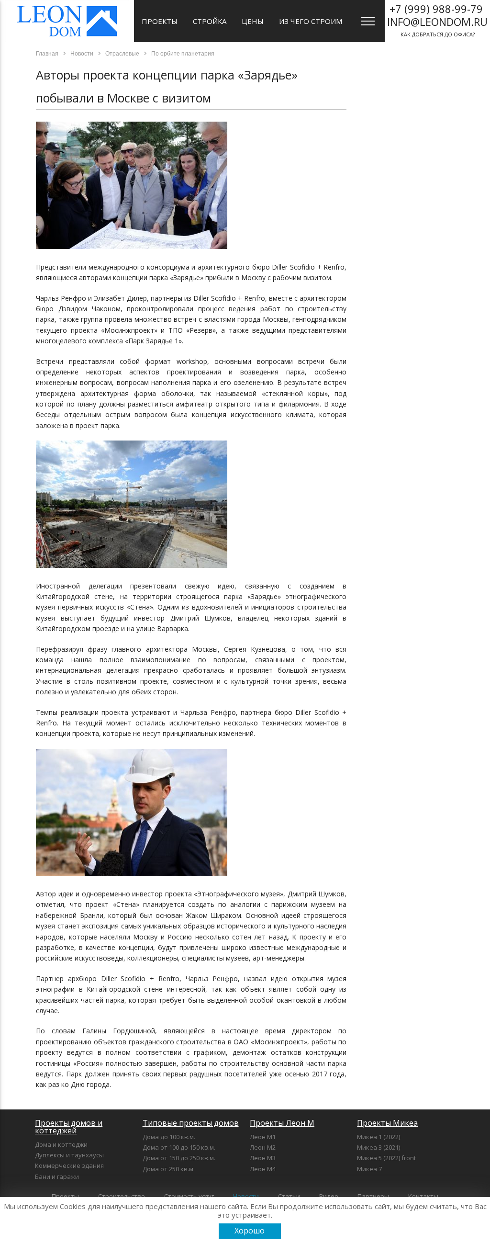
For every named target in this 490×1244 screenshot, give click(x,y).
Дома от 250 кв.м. (169, 1168)
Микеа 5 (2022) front (386, 1157)
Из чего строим (310, 21)
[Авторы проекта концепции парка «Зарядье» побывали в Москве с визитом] (131, 246)
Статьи (289, 1196)
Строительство (121, 1196)
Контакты (423, 1196)
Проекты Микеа (387, 1123)
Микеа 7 (369, 1168)
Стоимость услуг (189, 1196)
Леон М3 (263, 1157)
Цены (253, 21)
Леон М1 (263, 1136)
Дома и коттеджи (61, 1144)
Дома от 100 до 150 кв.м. (179, 1147)
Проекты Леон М (282, 1123)
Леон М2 (263, 1147)
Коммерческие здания (69, 1165)
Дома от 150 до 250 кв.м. (179, 1157)
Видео (328, 1196)
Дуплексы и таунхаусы (69, 1155)
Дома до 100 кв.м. (169, 1136)
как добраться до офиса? (437, 19)
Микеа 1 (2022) (378, 1136)
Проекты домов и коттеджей (68, 1127)
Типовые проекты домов (191, 1123)
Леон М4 (263, 1168)
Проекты (160, 21)
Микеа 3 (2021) (378, 1147)
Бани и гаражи (57, 1176)
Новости (246, 1196)
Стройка (209, 21)
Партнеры (373, 1196)
